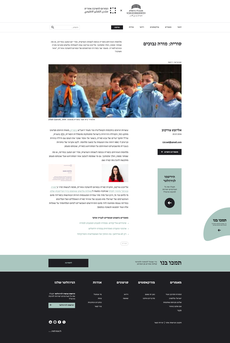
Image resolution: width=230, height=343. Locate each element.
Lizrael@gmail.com (172, 142)
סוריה (124, 243)
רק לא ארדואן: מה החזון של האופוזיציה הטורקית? (101, 234)
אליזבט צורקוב (172, 130)
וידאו (142, 27)
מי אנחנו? (98, 294)
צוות (100, 298)
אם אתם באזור (175, 306)
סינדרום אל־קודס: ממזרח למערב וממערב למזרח (102, 223)
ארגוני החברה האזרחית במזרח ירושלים (107, 228)
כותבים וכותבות (95, 302)
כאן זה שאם (150, 294)
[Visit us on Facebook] (59, 323)
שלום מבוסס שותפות (172, 302)
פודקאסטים (154, 27)
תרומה (117, 27)
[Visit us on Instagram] (54, 323)
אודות (131, 27)
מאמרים (168, 27)
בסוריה (73, 130)
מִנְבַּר (179, 310)
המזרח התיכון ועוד (174, 294)
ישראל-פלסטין (175, 298)
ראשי (179, 27)
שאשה (125, 298)
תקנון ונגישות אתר (173, 322)
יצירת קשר (158, 322)
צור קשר (98, 306)
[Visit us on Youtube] (50, 323)
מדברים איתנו (149, 298)
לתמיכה (68, 262)
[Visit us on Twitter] (63, 323)
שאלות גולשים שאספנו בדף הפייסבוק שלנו (71, 191)
